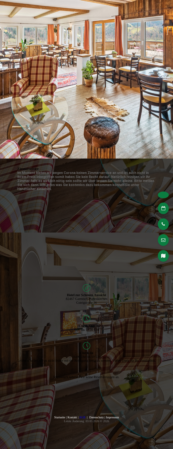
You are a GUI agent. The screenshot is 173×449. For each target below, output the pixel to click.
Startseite (59, 417)
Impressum (112, 417)
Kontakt (72, 417)
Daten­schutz (96, 417)
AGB (82, 417)
